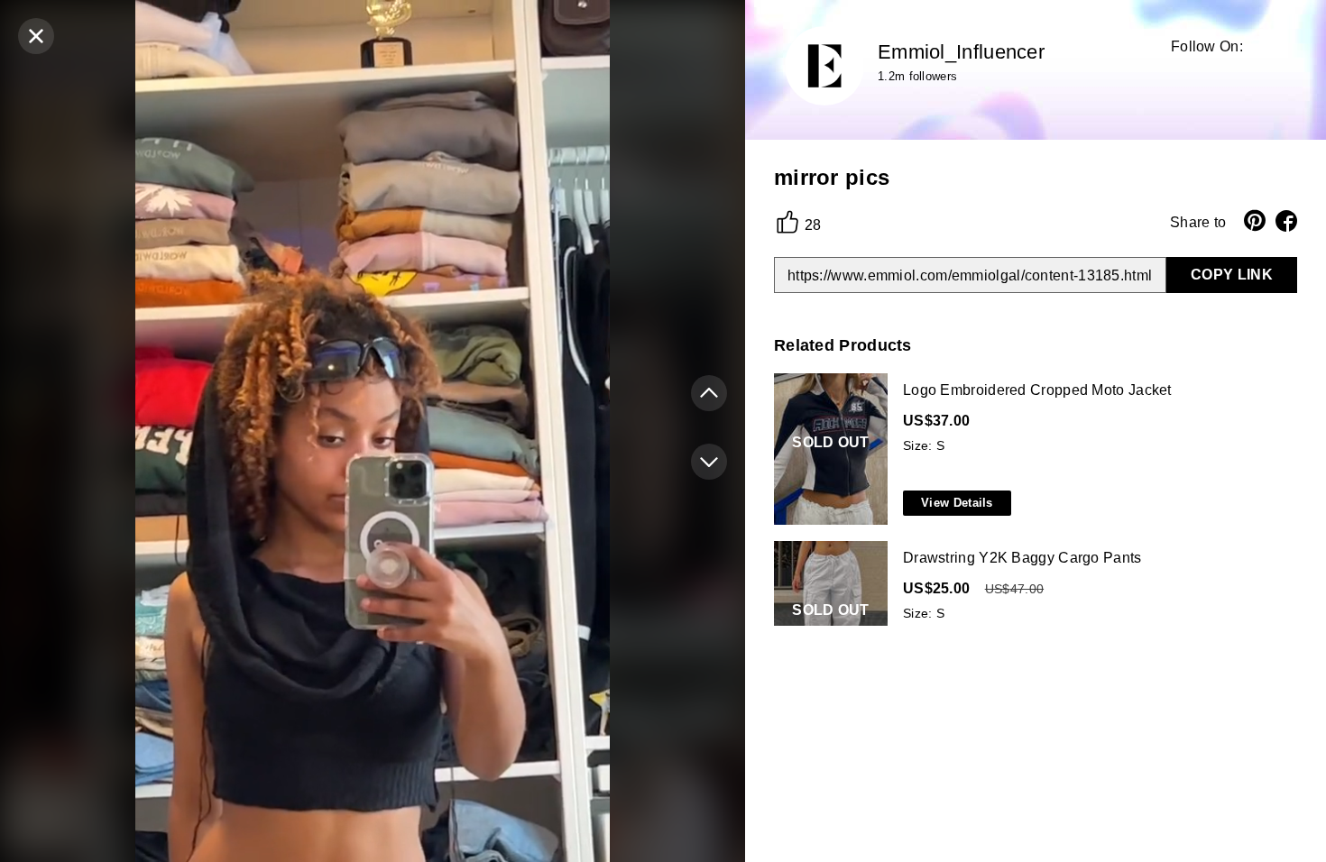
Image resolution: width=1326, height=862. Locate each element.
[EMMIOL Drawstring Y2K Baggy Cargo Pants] (1032, 617)
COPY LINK (1232, 274)
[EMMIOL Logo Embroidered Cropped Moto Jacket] (1032, 450)
